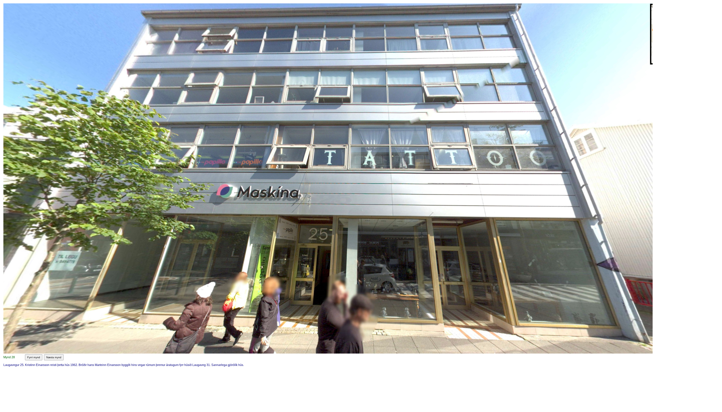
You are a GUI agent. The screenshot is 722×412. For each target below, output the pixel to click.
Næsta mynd (53, 357)
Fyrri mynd (33, 357)
